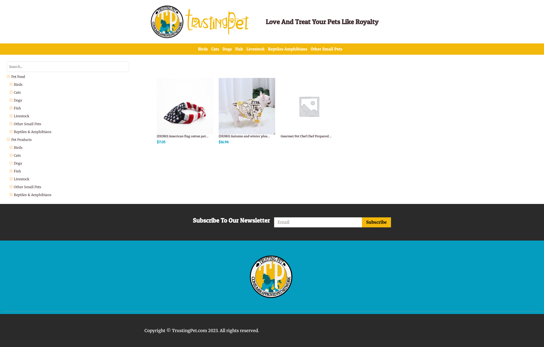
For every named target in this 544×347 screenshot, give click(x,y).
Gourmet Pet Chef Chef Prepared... (306, 136)
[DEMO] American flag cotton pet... (182, 136)
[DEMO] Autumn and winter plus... (244, 136)
